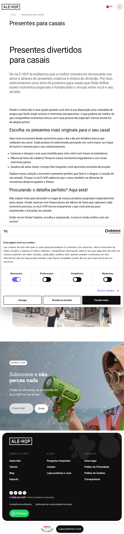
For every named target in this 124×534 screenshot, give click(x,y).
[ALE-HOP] (11, 7)
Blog (11, 473)
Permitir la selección (62, 300)
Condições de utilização (20, 504)
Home (13, 15)
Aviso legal (90, 460)
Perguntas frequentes (59, 460)
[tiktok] (15, 493)
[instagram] (11, 493)
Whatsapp (21, 513)
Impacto (13, 479)
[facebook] (20, 493)
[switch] (46, 279)
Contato (51, 466)
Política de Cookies (94, 473)
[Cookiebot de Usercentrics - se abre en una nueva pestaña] (107, 231)
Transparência (92, 479)
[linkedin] (24, 493)
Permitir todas (101, 300)
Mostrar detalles (105, 290)
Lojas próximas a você (70, 528)
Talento (13, 466)
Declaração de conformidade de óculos (53, 504)
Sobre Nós (15, 460)
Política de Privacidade (96, 466)
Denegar (22, 300)
